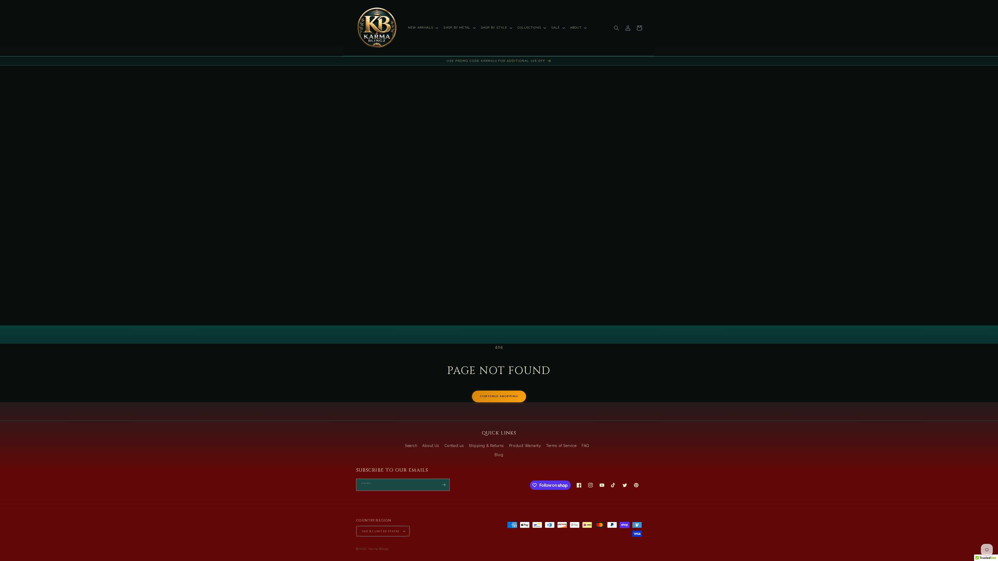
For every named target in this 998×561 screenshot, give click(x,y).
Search (411, 446)
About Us (430, 446)
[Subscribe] (443, 485)
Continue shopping (499, 396)
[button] (423, 28)
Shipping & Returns (486, 446)
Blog (499, 455)
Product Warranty (525, 446)
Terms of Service (561, 446)
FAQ (585, 446)
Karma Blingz (379, 549)
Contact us (454, 446)
